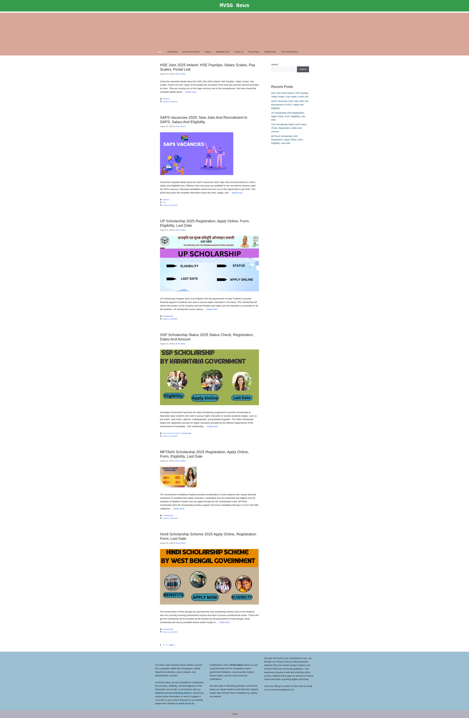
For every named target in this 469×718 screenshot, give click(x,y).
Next (172, 645)
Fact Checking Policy (289, 52)
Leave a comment (170, 102)
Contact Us (238, 52)
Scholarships (172, 52)
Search (274, 64)
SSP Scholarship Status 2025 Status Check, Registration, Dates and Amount (289, 128)
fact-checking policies (180, 693)
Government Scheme (191, 52)
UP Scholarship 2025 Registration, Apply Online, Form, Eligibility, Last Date (288, 116)
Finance (208, 52)
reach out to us (186, 703)
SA (164, 202)
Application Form (222, 52)
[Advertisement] (234, 30)
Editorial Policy (270, 52)
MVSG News (234, 6)
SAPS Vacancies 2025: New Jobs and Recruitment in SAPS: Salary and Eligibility (289, 104)
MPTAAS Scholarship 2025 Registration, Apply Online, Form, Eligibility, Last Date (287, 140)
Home (160, 52)
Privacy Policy (254, 52)
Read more (190, 92)
